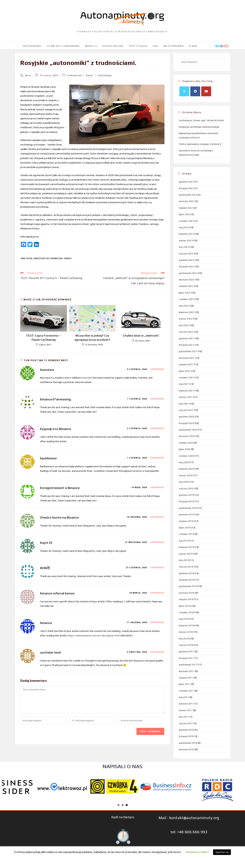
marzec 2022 (186, 318)
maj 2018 (184, 619)
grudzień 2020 (186, 416)
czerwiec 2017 (186, 690)
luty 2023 (184, 247)
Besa (28, 75)
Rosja (29, 258)
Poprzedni (6, 786)
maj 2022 (184, 305)
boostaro (47, 370)
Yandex (67, 258)
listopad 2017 (186, 658)
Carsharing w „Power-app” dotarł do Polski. (201, 120)
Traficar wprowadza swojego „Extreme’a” (200, 144)
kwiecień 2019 (186, 547)
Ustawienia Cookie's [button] (197, 852)
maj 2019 (184, 540)
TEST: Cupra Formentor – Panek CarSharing (43, 337)
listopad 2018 (186, 579)
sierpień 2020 (186, 442)
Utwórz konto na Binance (59, 517)
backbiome (48, 458)
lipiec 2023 (184, 214)
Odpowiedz (157, 369)
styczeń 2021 (186, 410)
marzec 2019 (186, 553)
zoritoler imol (50, 652)
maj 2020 (184, 462)
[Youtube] (206, 91)
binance (46, 623)
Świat (89, 75)
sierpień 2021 (186, 364)
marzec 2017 (186, 710)
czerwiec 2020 (186, 456)
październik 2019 (188, 508)
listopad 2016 (186, 736)
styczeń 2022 (186, 331)
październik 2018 (188, 586)
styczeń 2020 (186, 488)
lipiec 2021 (184, 371)
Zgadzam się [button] (222, 852)
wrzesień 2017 (186, 671)
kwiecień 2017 (186, 703)
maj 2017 (184, 697)
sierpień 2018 (186, 599)
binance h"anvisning (55, 399)
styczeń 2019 (186, 566)
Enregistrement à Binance (60, 488)
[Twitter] (184, 91)
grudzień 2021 (186, 338)
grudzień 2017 (186, 651)
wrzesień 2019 (186, 514)
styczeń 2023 (186, 253)
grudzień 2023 (186, 181)
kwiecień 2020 (186, 468)
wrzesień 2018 (186, 593)
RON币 (45, 568)
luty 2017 (184, 716)
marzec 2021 (186, 397)
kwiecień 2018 (186, 625)
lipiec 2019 (184, 527)
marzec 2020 (186, 475)
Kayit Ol (46, 543)
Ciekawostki (74, 75)
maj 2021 (184, 384)
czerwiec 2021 (186, 377)
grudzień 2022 (186, 260)
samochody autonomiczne (47, 258)
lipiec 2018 (184, 606)
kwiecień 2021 (186, 390)
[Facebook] (195, 91)
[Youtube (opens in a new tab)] (226, 46)
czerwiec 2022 (186, 299)
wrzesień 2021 (186, 358)
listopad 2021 (186, 345)
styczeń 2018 (186, 645)
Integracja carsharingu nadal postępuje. (199, 127)
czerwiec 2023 (186, 221)
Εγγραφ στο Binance (55, 429)
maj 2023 (184, 227)
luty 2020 (184, 482)
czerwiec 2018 (186, 612)
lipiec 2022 (184, 292)
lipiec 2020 (184, 449)
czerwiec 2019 (186, 534)
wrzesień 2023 (186, 201)
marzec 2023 (186, 240)
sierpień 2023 (186, 208)
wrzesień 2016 (186, 749)
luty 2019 (184, 560)
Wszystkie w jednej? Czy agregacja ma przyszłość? (92, 337)
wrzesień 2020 (186, 436)
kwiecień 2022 (186, 312)
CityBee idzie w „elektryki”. (141, 335)
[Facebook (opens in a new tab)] (221, 46)
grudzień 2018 (186, 573)
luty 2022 (184, 325)
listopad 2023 (186, 188)
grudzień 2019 (186, 495)
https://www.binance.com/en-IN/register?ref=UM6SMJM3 (100, 635)
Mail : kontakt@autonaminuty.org (189, 817)
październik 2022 (188, 273)
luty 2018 (184, 638)
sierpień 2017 (186, 677)
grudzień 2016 (186, 730)
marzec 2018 (186, 632)
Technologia (104, 75)
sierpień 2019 (186, 521)
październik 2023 (188, 194)
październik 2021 (188, 351)
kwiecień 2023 (186, 234)
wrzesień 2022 (186, 279)
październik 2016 (188, 743)
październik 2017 (188, 664)
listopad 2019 (186, 501)
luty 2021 (184, 403)
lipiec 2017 (184, 684)
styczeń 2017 (186, 723)
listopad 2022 (186, 266)
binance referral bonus (57, 593)
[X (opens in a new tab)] (217, 46)
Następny (238, 786)
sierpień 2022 (186, 286)
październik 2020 (188, 429)
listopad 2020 (186, 423)
